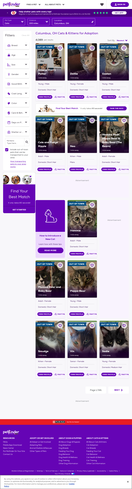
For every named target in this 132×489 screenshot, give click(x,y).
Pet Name (10, 141)
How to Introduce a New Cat (50, 237)
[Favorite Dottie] (92, 48)
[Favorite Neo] (92, 120)
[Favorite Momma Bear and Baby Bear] (60, 265)
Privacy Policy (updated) (85, 471)
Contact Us (8, 454)
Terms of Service (51, 471)
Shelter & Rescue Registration (22, 471)
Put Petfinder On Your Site (14, 451)
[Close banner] (7, 13)
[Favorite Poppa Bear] (92, 265)
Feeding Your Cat (93, 451)
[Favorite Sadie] (124, 325)
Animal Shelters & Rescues (41, 448)
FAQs (5, 442)
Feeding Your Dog (66, 451)
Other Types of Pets (38, 451)
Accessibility (101, 471)
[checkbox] (6, 149)
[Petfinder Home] (11, 4)
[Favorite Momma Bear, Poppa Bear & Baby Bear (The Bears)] (124, 120)
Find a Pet (32, 4)
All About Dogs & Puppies (69, 442)
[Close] (128, 482)
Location (58, 20)
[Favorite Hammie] (92, 205)
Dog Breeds (64, 448)
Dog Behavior (64, 454)
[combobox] (14, 21)
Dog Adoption (65, 445)
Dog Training (64, 460)
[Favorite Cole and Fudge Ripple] (60, 120)
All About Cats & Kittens (96, 442)
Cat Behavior (91, 454)
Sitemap (40, 471)
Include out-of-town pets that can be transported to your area (19, 153)
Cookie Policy (113, 471)
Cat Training (91, 460)
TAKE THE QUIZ (116, 108)
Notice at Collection (67, 471)
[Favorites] (101, 4)
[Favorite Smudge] (60, 325)
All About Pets (53, 4)
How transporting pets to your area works (18, 164)
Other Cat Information (95, 463)
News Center (8, 448)
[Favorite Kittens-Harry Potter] (60, 48)
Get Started (19, 210)
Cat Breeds (91, 448)
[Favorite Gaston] (124, 48)
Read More (50, 250)
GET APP (119, 13)
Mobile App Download (12, 445)
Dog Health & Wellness (68, 457)
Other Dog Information (68, 463)
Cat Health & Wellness (95, 457)
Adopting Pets (36, 445)
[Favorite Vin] (92, 325)
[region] (66, 482)
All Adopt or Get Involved (40, 442)
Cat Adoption (92, 445)
